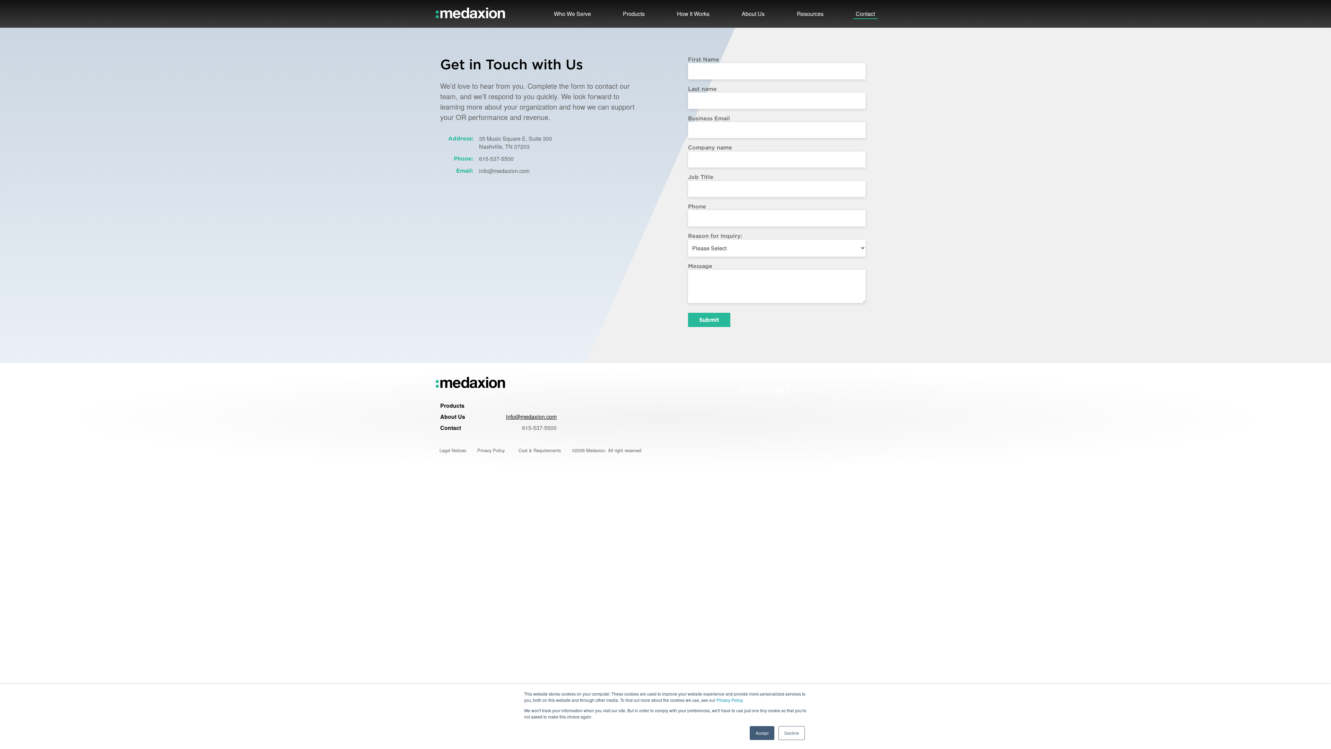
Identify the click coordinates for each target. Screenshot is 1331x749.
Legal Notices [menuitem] (453, 450)
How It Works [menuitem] (693, 14)
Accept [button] (762, 733)
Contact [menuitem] (450, 428)
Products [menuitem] (452, 406)
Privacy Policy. (729, 700)
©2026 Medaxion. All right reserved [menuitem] (606, 450)
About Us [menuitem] (452, 417)
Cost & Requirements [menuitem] (540, 450)
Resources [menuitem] (810, 14)
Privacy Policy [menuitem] (491, 450)
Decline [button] (791, 733)
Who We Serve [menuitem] (572, 14)
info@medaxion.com (531, 417)
